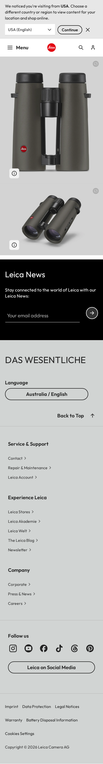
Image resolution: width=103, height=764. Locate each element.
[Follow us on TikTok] (59, 648)
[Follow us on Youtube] (29, 648)
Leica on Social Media (51, 667)
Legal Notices (67, 706)
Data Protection (36, 706)
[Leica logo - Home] (51, 47)
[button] (92, 415)
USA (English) (20, 29)
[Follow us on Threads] (75, 648)
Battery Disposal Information (52, 719)
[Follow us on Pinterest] (90, 648)
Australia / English (46, 394)
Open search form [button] (81, 48)
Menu (22, 47)
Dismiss (88, 30)
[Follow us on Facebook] (44, 648)
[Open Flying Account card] (93, 48)
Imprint (11, 706)
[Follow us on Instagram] (13, 648)
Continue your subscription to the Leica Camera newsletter (92, 313)
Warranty (13, 719)
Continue (70, 29)
